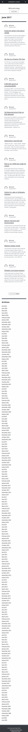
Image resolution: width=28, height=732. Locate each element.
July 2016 (4, 524)
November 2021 (6, 379)
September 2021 (6, 384)
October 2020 (5, 409)
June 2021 (4, 391)
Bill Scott (11, 25)
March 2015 (5, 561)
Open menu (2, 1)
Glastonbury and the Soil (13, 141)
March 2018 (5, 478)
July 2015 (4, 552)
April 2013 (4, 614)
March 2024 (5, 315)
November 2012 (6, 626)
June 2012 (4, 637)
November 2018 (6, 460)
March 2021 (5, 398)
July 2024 (4, 306)
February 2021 (6, 400)
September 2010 (6, 685)
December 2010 (6, 678)
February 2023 (6, 345)
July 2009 (4, 718)
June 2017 (4, 499)
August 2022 (5, 359)
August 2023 (5, 331)
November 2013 (6, 598)
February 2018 (6, 481)
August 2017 (5, 494)
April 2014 (4, 586)
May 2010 (4, 695)
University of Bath (14, 2)
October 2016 (5, 517)
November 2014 (6, 570)
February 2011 (6, 674)
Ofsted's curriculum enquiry (14, 270)
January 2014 (5, 593)
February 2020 (6, 428)
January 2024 (5, 320)
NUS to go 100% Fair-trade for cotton (15, 165)
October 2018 (5, 462)
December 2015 (6, 540)
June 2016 (4, 527)
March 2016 (5, 534)
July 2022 (4, 361)
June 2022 (4, 363)
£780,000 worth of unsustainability (11, 85)
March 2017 (5, 506)
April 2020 (4, 423)
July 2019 (4, 442)
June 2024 (4, 308)
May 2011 (4, 667)
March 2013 (5, 616)
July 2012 (4, 635)
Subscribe (14, 11)
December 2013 (6, 596)
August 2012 (5, 632)
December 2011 (6, 651)
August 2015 (5, 550)
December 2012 (6, 623)
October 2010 (5, 683)
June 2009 (4, 720)
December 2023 (6, 322)
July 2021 (4, 389)
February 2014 (6, 591)
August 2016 (5, 522)
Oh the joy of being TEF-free (14, 59)
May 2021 (4, 393)
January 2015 (5, 566)
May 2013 (4, 612)
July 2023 (4, 333)
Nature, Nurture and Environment (11, 222)
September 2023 (6, 329)
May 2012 (4, 639)
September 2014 (6, 575)
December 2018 (6, 458)
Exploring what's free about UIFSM (14, 32)
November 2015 (6, 543)
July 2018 (4, 469)
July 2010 (4, 690)
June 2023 (4, 336)
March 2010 (5, 699)
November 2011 (6, 653)
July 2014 (4, 580)
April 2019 (4, 448)
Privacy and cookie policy (16, 730)
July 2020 (4, 416)
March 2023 (5, 343)
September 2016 (6, 520)
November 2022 (6, 352)
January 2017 (5, 511)
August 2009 (5, 715)
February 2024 (6, 317)
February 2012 (6, 646)
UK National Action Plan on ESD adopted (14, 113)
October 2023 (5, 326)
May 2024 (4, 310)
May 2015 (4, 557)
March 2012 (5, 644)
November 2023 (6, 324)
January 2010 (5, 704)
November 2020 (6, 407)
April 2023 (4, 340)
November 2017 (6, 488)
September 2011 (6, 658)
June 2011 (4, 665)
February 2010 (6, 701)
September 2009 (6, 713)
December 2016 (6, 513)
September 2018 (6, 465)
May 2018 (4, 474)
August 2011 (5, 660)
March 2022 (5, 370)
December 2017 (6, 485)
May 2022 (4, 366)
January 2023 (5, 347)
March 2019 (5, 451)
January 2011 (5, 676)
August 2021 (5, 386)
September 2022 (6, 356)
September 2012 (6, 630)
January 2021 (5, 402)
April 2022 (4, 368)
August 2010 (5, 688)
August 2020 (5, 414)
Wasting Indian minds (12, 246)
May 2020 (4, 421)
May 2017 (4, 501)
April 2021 (4, 395)
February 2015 (6, 563)
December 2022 (6, 349)
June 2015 (4, 554)
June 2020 (4, 418)
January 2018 (5, 483)
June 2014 (4, 582)
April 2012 (4, 642)
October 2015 (5, 545)
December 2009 (6, 706)
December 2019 (6, 432)
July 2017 (4, 497)
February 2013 (6, 619)
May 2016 (4, 529)
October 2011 (5, 655)
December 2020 (6, 405)
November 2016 (6, 515)
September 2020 (6, 412)
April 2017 (4, 504)
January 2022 (5, 375)
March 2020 (5, 425)
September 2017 (6, 492)
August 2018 (5, 467)
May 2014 (4, 584)
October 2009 (5, 711)
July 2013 (4, 607)
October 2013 (5, 600)
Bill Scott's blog (14, 8)
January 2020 (5, 430)
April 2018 (4, 476)
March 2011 (5, 672)
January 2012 (5, 649)
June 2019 (4, 444)
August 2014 (5, 577)
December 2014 (6, 568)
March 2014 (5, 589)
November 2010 (6, 681)
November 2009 (6, 708)
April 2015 (4, 559)
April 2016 (4, 531)
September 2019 (6, 439)
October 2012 (5, 628)
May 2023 (4, 338)
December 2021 (6, 377)
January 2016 (5, 538)
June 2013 (4, 609)
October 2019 (5, 437)
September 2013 (6, 603)
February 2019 (6, 453)
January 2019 (5, 455)
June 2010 (4, 692)
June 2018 (4, 471)
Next (17, 293)
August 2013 (5, 605)
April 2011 (4, 669)
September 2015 (6, 547)
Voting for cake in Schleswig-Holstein (14, 193)
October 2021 (5, 382)
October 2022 (5, 354)
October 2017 (5, 490)
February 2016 (6, 536)
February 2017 (6, 508)
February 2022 (6, 372)
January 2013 (5, 621)
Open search (25, 1)
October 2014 (5, 573)
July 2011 (4, 662)
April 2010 (4, 697)
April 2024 (4, 313)
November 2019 (6, 435)
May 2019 (4, 446)
